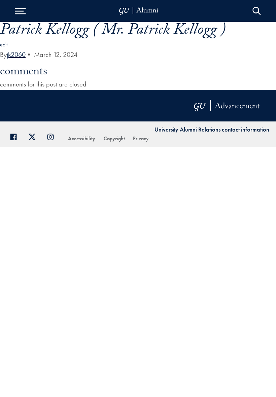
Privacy (141, 138)
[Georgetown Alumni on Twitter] (34, 136)
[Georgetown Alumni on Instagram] (53, 136)
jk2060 (16, 54)
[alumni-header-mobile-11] (139, 11)
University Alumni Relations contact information (211, 129)
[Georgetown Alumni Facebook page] (16, 136)
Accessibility (81, 138)
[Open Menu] (20, 11)
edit (3, 44)
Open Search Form (256, 11)
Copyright (114, 138)
